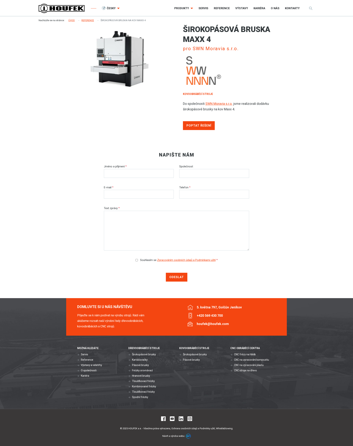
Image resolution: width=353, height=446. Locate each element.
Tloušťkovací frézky (143, 381)
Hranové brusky (141, 375)
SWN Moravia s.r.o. (218, 104)
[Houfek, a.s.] (62, 8)
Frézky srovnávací (142, 370)
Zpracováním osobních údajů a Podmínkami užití (186, 260)
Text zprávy (112, 208)
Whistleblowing (224, 428)
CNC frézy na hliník (245, 354)
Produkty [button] (182, 8)
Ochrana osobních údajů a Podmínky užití (193, 428)
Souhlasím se (178, 260)
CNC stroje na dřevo (245, 370)
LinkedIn (181, 418)
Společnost (186, 166)
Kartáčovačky (140, 359)
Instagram (190, 418)
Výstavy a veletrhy (91, 365)
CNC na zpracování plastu (249, 365)
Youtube (172, 418)
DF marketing (188, 436)
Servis (84, 354)
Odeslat (176, 277)
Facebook (163, 418)
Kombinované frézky (144, 386)
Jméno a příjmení (115, 166)
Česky (111, 8)
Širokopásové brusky (144, 354)
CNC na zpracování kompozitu (251, 359)
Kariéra (85, 375)
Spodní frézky (140, 397)
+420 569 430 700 (210, 315)
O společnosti (89, 370)
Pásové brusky (140, 365)
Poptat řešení (198, 125)
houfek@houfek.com (213, 324)
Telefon (184, 187)
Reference (87, 359)
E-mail (108, 187)
